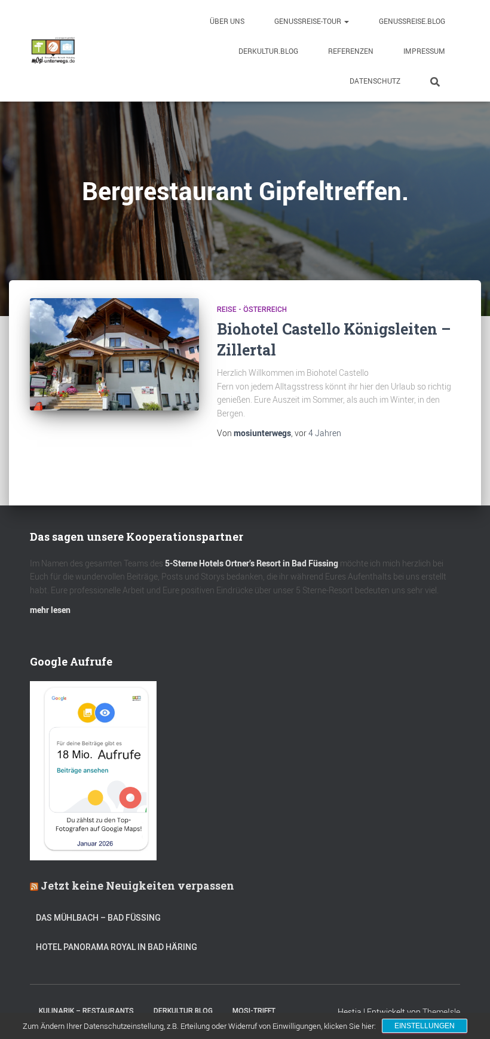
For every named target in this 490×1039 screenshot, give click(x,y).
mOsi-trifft (253, 1011)
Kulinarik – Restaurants (86, 1011)
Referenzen (350, 51)
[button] (346, 21)
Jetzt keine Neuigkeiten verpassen (137, 885)
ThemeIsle (441, 1011)
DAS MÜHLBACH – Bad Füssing (98, 917)
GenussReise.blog (412, 21)
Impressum (424, 51)
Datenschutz (375, 80)
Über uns (227, 21)
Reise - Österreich (252, 309)
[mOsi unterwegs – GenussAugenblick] (53, 51)
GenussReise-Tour (308, 21)
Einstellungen (424, 1026)
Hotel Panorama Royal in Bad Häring (116, 947)
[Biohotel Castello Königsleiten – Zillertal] (114, 354)
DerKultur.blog (268, 51)
